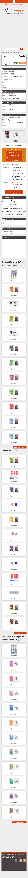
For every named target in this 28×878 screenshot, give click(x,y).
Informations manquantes (14, 157)
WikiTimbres (18, 857)
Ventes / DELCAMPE (8, 202)
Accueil (2, 52)
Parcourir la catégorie (20, 822)
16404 (9, 4)
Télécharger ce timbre (9, 231)
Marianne (18, 122)
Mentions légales (6, 856)
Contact (8, 854)
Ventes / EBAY (7, 200)
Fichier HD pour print (9, 233)
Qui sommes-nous (21, 854)
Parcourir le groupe (20, 447)
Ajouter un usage (14, 155)
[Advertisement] (14, 30)
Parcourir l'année (21, 633)
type (23, 122)
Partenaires (13, 854)
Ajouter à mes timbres (10, 222)
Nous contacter (14, 160)
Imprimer (14, 193)
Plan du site (13, 856)
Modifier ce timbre (14, 152)
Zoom (14, 191)
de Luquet (12, 122)
